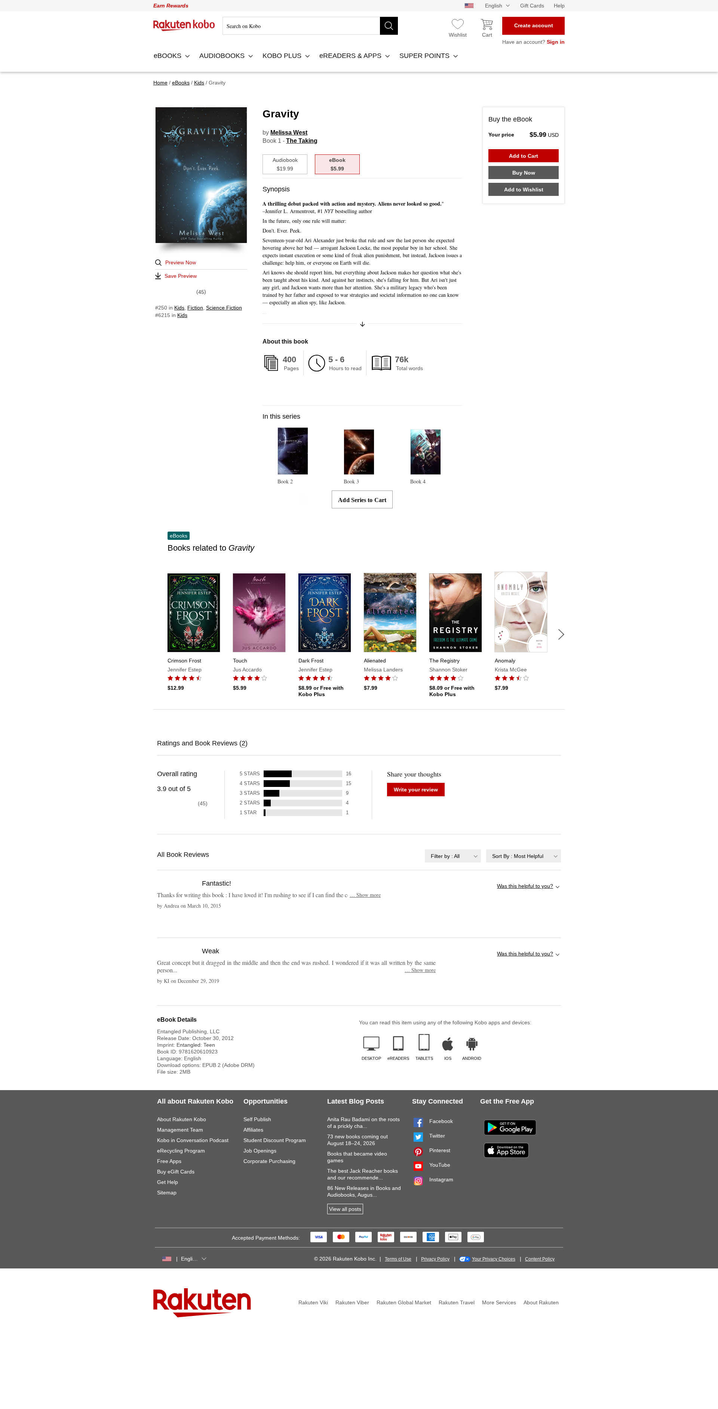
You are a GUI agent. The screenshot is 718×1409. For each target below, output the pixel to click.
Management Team (180, 1130)
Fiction (195, 308)
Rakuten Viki (313, 1302)
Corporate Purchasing (269, 1161)
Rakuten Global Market (404, 1302)
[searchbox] (310, 26)
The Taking (301, 141)
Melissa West (288, 132)
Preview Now (180, 262)
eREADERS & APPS (351, 55)
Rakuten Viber (352, 1302)
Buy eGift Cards (175, 1172)
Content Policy (540, 1259)
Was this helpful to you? (525, 886)
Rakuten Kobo (184, 25)
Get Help (167, 1182)
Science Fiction (224, 308)
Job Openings (259, 1151)
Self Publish (257, 1119)
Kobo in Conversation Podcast (192, 1140)
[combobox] (453, 855)
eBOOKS (168, 55)
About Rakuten (541, 1302)
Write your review (416, 790)
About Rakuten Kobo (181, 1119)
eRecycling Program (181, 1151)
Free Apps (169, 1161)
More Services (499, 1302)
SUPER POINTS (425, 55)
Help (559, 6)
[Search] (389, 26)
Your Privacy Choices (493, 1259)
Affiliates (253, 1130)
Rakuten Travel (457, 1302)
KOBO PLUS (283, 55)
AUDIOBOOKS (222, 55)
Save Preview (181, 276)
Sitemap (167, 1193)
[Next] (561, 634)
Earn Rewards (170, 6)
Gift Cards (532, 6)
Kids (179, 308)
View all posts (345, 1209)
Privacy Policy (435, 1259)
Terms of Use (398, 1259)
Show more (365, 894)
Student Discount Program (274, 1140)
